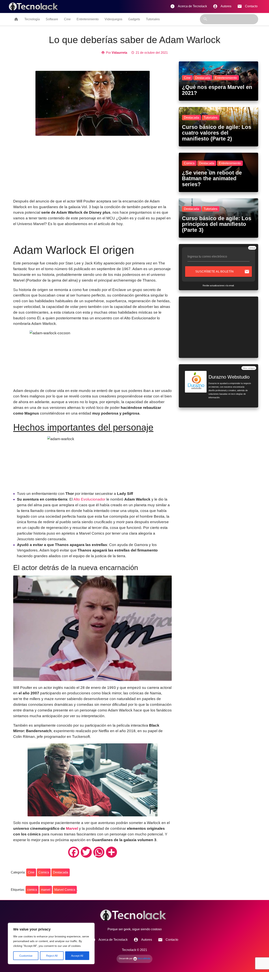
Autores (222, 6)
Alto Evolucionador (89, 499)
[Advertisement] (92, 167)
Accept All (77, 955)
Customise (25, 955)
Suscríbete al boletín (222, 271)
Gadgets (134, 19)
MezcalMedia (143, 958)
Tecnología (32, 19)
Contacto (247, 6)
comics (32, 889)
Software (52, 19)
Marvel (72, 828)
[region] (51, 943)
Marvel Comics (64, 889)
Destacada (60, 872)
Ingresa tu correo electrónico (207, 256)
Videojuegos (113, 19)
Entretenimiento (88, 19)
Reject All (52, 955)
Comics (43, 872)
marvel (45, 889)
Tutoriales (153, 19)
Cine (67, 19)
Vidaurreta (119, 52)
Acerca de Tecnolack (188, 6)
